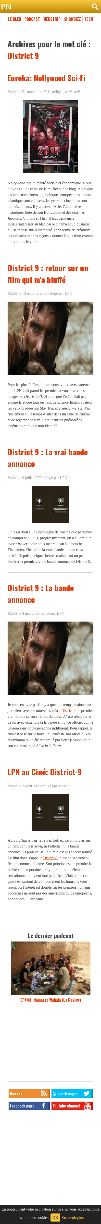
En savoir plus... (74, 1217)
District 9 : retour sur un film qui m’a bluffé (48, 273)
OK (55, 1217)
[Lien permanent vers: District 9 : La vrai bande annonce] (50, 522)
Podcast (32, 19)
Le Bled (14, 19)
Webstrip (52, 19)
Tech (88, 19)
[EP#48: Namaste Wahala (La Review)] (50, 994)
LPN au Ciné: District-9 (45, 771)
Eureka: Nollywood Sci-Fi (47, 77)
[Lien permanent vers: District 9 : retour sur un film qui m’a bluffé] (50, 375)
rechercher (95, 7)
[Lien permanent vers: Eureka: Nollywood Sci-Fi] (50, 173)
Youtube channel (66, 1106)
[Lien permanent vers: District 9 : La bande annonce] (50, 695)
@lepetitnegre (65, 1093)
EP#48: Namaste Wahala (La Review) (50, 1000)
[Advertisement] (50, 1045)
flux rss (16, 1093)
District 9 (68, 710)
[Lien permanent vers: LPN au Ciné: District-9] (50, 830)
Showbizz (72, 19)
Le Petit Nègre (50, 7)
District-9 (50, 858)
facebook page (22, 1106)
